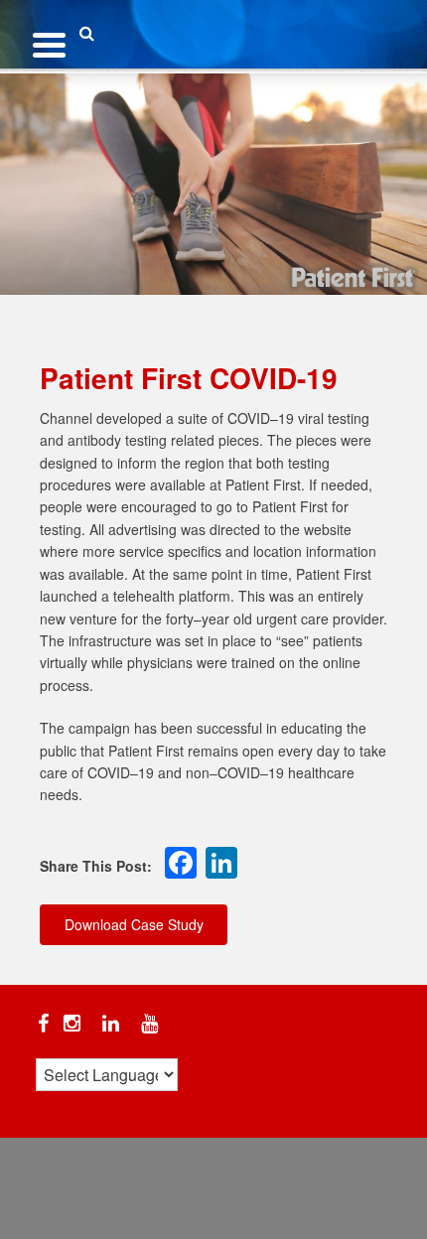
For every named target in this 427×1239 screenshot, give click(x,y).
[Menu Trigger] (49, 42)
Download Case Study (134, 924)
